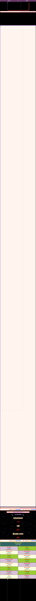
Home (9, 0)
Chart (27, 0)
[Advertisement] (18, 19)
